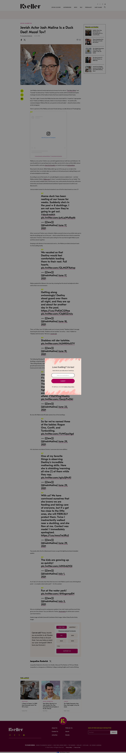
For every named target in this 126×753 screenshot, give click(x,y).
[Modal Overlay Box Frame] (63, 376)
